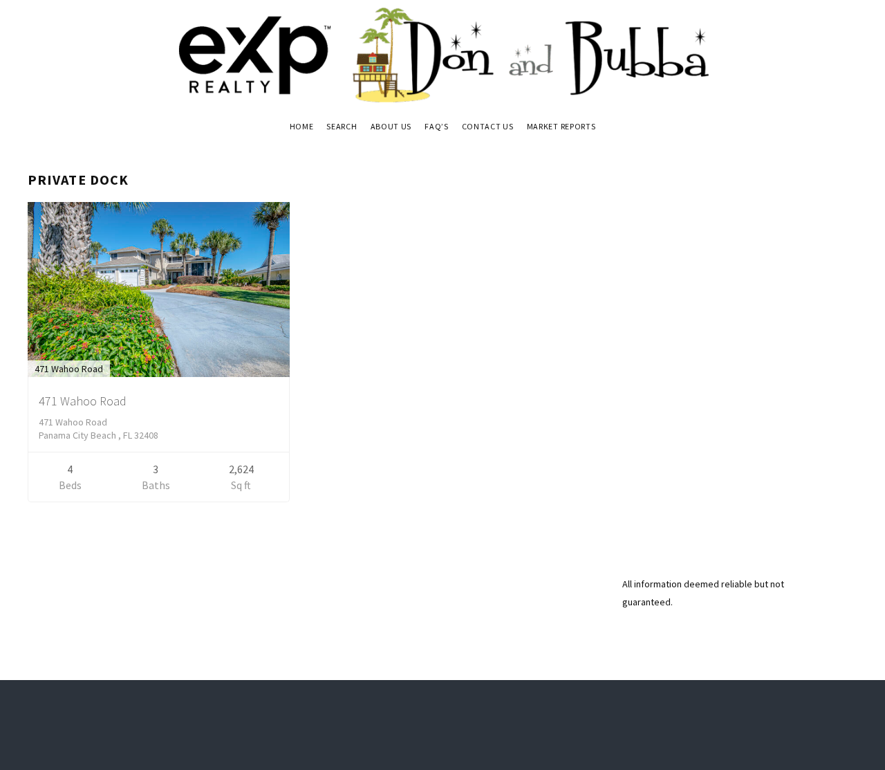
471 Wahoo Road (83, 401)
